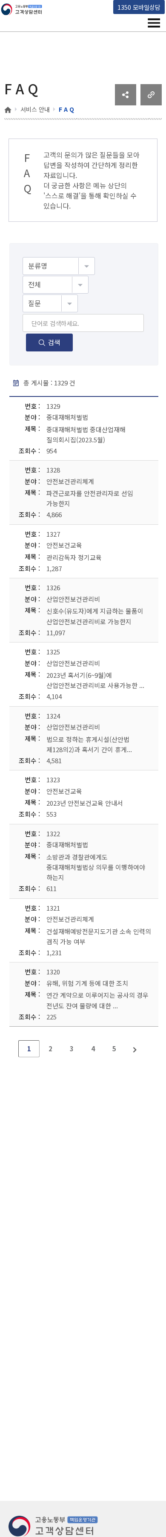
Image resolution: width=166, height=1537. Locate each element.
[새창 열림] (125, 102)
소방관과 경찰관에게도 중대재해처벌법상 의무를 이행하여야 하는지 (95, 867)
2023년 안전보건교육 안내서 (84, 802)
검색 (54, 342)
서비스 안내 (35, 109)
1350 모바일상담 (138, 7)
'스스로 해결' (61, 195)
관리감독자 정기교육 (74, 557)
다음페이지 (135, 1048)
